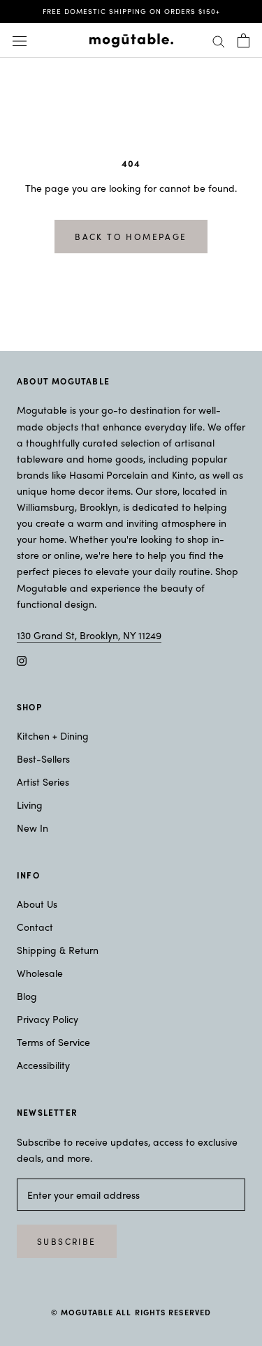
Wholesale (40, 973)
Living (30, 805)
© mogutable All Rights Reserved (131, 1311)
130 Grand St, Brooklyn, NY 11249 (89, 635)
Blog (27, 996)
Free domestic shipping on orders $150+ (131, 11)
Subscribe (66, 1241)
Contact (35, 927)
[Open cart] (243, 40)
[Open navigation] (20, 40)
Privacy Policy (47, 1019)
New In (32, 828)
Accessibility (43, 1065)
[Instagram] (22, 659)
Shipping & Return (58, 950)
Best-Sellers (43, 758)
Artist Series (43, 781)
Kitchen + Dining (53, 735)
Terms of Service (53, 1042)
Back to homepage (131, 236)
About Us (37, 904)
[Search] (218, 40)
